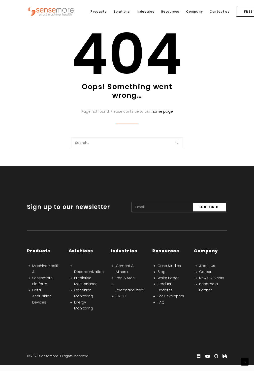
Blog (161, 271)
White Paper (168, 277)
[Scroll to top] (245, 361)
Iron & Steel (125, 277)
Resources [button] (170, 11)
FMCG (121, 296)
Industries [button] (145, 11)
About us (207, 265)
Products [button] (98, 11)
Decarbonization (89, 271)
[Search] (127, 142)
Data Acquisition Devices (42, 296)
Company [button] (194, 11)
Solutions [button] (121, 11)
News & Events (211, 277)
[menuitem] (98, 11)
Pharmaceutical (130, 290)
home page (162, 111)
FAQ (161, 302)
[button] (176, 142)
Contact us (219, 11)
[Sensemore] (51, 12)
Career (205, 271)
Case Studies (169, 265)
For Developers (171, 296)
